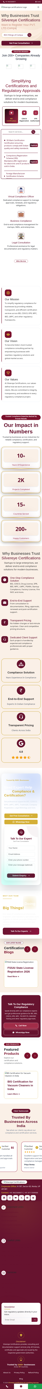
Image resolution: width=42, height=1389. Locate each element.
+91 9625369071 (16, 1189)
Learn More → (14, 1091)
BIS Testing (5, 1226)
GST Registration (7, 1277)
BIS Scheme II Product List (11, 1249)
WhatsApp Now (22, 819)
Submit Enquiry (19, 872)
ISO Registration (7, 1273)
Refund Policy (33, 1369)
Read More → (13, 973)
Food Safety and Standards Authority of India (18, 1241)
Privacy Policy (19, 1369)
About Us (6, 1369)
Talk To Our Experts (19, 928)
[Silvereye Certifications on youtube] (15, 1194)
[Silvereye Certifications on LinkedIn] (4, 1194)
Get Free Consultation (19, 40)
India (39, 2)
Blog (21, 1375)
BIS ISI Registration (8, 1294)
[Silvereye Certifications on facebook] (27, 1194)
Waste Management (9, 1217)
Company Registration (9, 1209)
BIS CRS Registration (9, 1290)
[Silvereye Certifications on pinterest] (33, 1194)
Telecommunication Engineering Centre (16, 1262)
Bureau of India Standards (11, 1254)
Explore (34, 142)
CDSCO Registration (9, 1230)
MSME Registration (8, 1286)
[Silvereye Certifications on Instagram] (10, 1194)
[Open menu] (38, 7)
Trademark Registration (10, 1281)
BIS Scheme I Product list (11, 1245)
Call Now (22, 1022)
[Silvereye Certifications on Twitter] (21, 1194)
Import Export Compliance (11, 1221)
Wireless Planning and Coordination (15, 1258)
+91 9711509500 (31, 1189)
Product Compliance (9, 1213)
